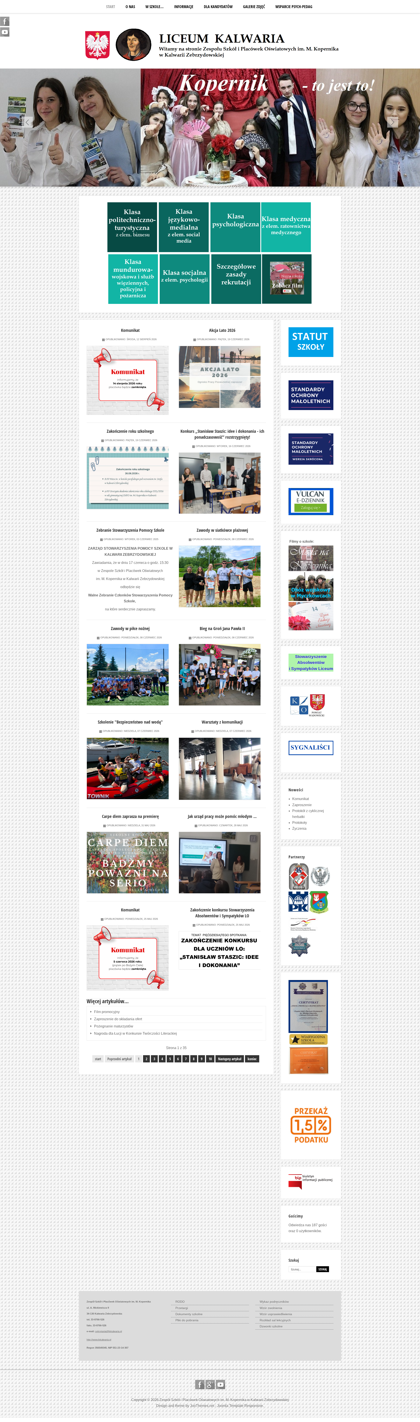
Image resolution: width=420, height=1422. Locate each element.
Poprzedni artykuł (119, 1059)
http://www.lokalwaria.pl (99, 1339)
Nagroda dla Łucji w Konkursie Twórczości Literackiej (135, 1033)
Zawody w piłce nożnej (130, 628)
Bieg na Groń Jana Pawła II (222, 628)
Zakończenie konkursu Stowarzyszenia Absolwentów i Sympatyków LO (222, 913)
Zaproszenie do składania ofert (117, 1019)
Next (392, 122)
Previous (27, 122)
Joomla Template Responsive (240, 1406)
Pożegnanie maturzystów (113, 1026)
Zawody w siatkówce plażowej (222, 530)
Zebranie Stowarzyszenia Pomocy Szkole (130, 530)
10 (210, 1059)
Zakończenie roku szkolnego (130, 431)
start (98, 1059)
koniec (252, 1059)
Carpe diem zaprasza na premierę (130, 816)
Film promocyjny (106, 1012)
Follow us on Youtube (220, 1384)
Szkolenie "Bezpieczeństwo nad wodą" (130, 722)
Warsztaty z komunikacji (222, 722)
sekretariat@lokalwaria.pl (108, 1331)
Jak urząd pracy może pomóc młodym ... (222, 816)
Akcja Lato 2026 (222, 330)
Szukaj (322, 1269)
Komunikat (130, 330)
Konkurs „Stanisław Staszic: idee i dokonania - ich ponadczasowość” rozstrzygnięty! (222, 434)
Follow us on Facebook (200, 1384)
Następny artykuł (229, 1059)
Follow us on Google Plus (210, 1384)
